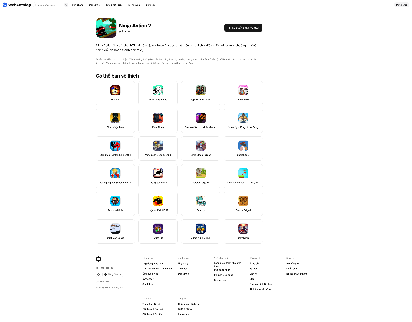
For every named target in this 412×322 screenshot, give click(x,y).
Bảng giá (151, 4)
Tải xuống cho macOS (245, 27)
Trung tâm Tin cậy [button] (152, 304)
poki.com (125, 31)
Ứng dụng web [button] (150, 273)
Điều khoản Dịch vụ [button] (188, 304)
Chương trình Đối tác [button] (261, 284)
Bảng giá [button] (254, 263)
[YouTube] (107, 268)
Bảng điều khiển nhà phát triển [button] (227, 264)
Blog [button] (252, 278)
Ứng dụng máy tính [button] (152, 263)
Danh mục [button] (183, 273)
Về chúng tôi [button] (292, 263)
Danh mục (94, 4)
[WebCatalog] (98, 259)
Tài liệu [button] (254, 268)
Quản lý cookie (102, 282)
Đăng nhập (402, 4)
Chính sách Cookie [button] (152, 314)
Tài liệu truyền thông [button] (297, 273)
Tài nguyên (134, 4)
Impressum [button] (184, 314)
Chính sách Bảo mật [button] (153, 309)
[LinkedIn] (102, 268)
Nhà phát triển (114, 4)
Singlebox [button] (147, 284)
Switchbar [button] (147, 278)
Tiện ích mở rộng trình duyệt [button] (157, 268)
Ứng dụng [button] (183, 263)
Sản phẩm (77, 4)
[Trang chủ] (17, 4)
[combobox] (112, 274)
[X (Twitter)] (97, 268)
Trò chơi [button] (182, 268)
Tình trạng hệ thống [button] (260, 289)
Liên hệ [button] (254, 273)
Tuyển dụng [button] (292, 268)
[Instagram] (112, 268)
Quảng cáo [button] (220, 280)
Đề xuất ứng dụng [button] (223, 274)
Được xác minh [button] (222, 269)
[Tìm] (66, 5)
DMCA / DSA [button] (185, 309)
